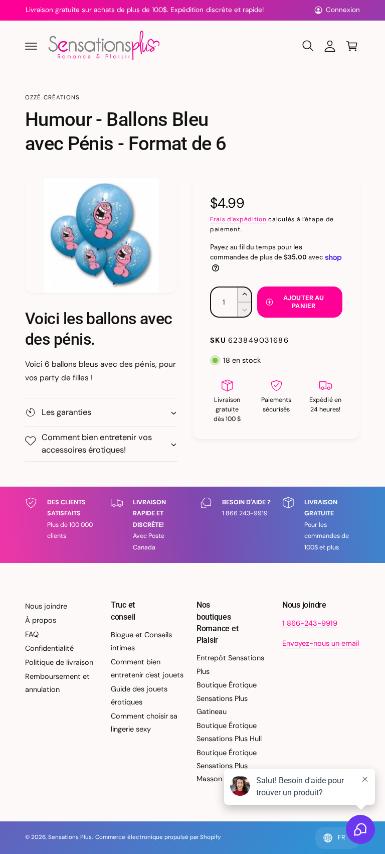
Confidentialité (49, 648)
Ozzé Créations (52, 97)
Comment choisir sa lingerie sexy (144, 722)
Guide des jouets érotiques (139, 695)
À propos (40, 620)
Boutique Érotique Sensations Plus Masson (227, 765)
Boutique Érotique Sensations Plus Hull (229, 732)
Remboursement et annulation (57, 683)
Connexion (343, 10)
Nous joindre (46, 606)
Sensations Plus (70, 837)
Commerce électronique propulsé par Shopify (158, 837)
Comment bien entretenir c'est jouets (147, 668)
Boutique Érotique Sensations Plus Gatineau (227, 698)
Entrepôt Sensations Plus (230, 664)
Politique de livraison (59, 662)
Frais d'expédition (238, 219)
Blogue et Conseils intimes (141, 641)
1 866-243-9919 (309, 623)
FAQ (32, 634)
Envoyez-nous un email (320, 643)
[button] (31, 46)
